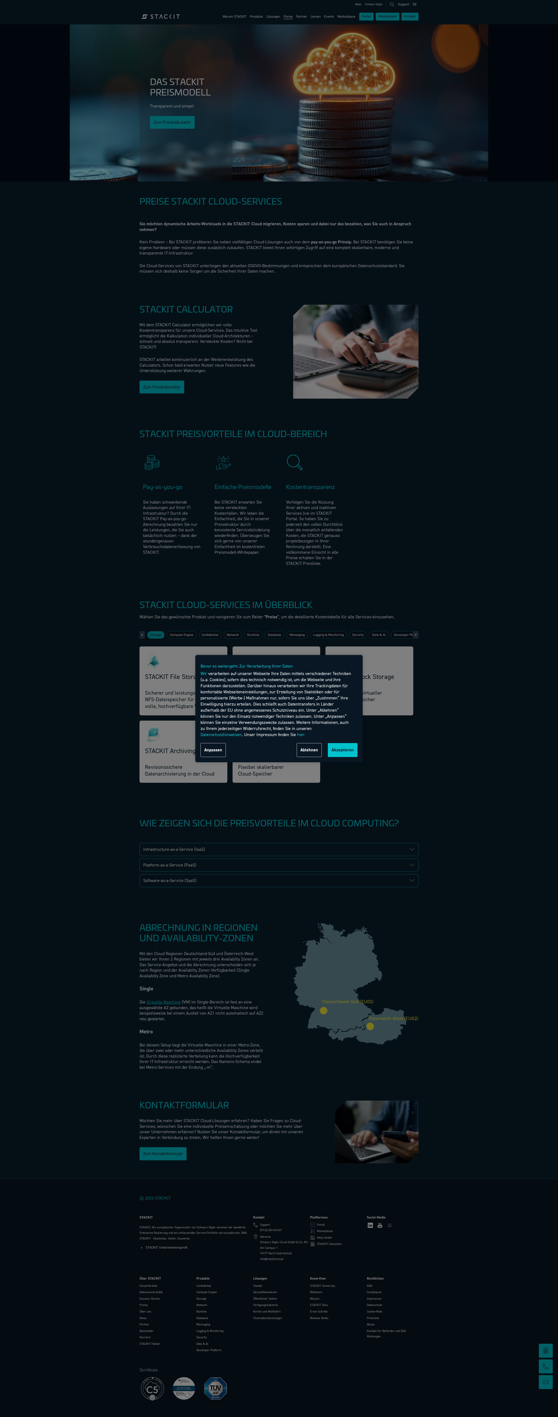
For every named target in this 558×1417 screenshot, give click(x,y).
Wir (204, 673)
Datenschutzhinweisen (221, 734)
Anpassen (213, 750)
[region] (279, 708)
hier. (301, 734)
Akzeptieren (343, 750)
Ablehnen (309, 750)
